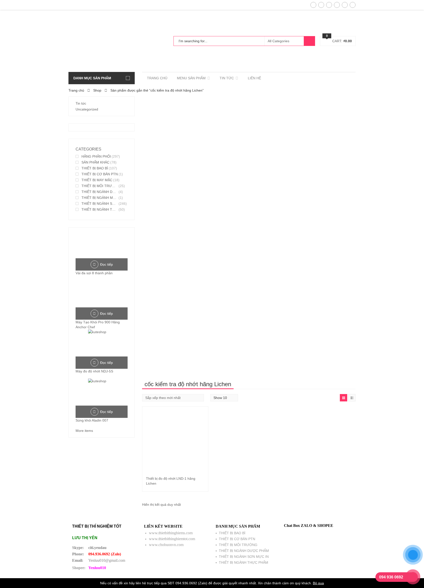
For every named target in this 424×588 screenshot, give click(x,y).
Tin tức (81, 103)
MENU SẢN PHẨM (191, 78)
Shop (97, 90)
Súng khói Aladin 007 (92, 420)
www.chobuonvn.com (166, 545)
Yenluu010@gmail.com (106, 560)
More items (84, 431)
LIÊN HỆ (254, 78)
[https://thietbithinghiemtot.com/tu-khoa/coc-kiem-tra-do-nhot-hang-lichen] (343, 397)
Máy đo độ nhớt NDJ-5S (94, 371)
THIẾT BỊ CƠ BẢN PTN (99, 174)
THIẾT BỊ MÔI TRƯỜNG (99, 186)
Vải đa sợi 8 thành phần (94, 273)
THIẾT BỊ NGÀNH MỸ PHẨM (99, 198)
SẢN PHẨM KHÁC (95, 162)
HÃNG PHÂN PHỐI (96, 156)
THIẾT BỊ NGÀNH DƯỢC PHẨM (99, 192)
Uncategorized (87, 109)
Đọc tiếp (106, 264)
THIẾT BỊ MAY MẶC (96, 180)
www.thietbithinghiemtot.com (172, 539)
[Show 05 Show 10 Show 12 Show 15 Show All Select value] (224, 397)
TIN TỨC (227, 78)
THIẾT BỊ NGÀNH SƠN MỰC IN (99, 203)
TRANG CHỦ (157, 78)
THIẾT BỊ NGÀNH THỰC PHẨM (99, 209)
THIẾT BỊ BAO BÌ (94, 168)
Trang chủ (76, 90)
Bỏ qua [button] (318, 583)
